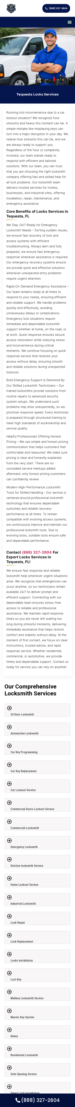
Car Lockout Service (23, 790)
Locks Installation (22, 960)
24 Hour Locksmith (22, 714)
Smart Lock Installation (25, 1093)
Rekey (14, 1036)
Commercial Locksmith (25, 828)
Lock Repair (18, 922)
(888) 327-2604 (37, 552)
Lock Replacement (22, 941)
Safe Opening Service (24, 1074)
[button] (69, 22)
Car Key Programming (24, 752)
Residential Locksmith (24, 1055)
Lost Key (16, 979)
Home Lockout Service (24, 884)
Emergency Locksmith (24, 847)
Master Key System (22, 1017)
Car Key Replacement (24, 771)
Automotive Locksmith (24, 733)
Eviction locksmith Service (27, 865)
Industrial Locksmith (23, 903)
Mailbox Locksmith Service (27, 998)
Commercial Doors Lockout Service (32, 809)
